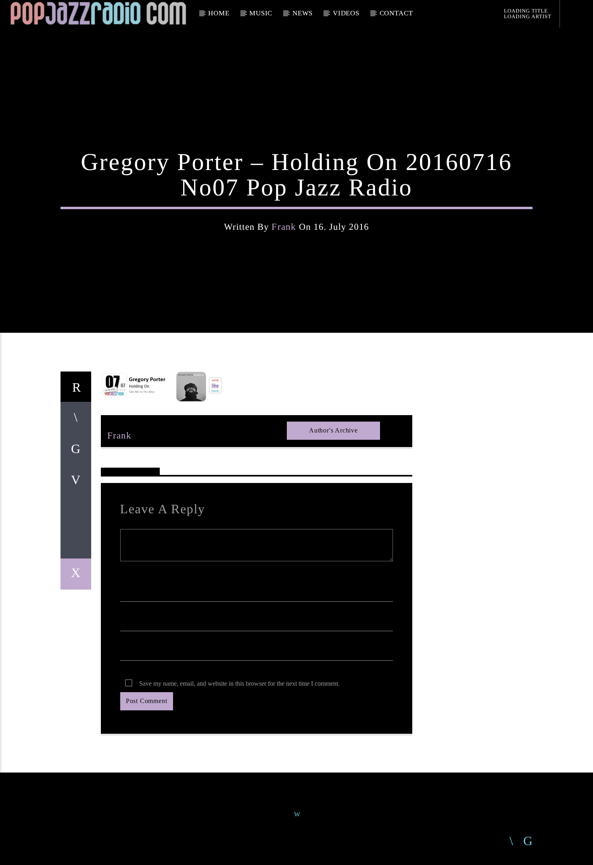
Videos (346, 13)
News (302, 13)
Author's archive (333, 430)
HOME (218, 13)
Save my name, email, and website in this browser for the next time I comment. (239, 683)
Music (260, 13)
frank (283, 227)
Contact (396, 13)
